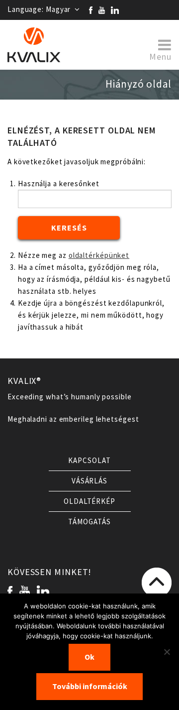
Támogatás (89, 522)
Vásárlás (89, 481)
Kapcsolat (89, 461)
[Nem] (167, 652)
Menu (160, 56)
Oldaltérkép (89, 501)
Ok (89, 657)
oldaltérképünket (99, 255)
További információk (89, 686)
